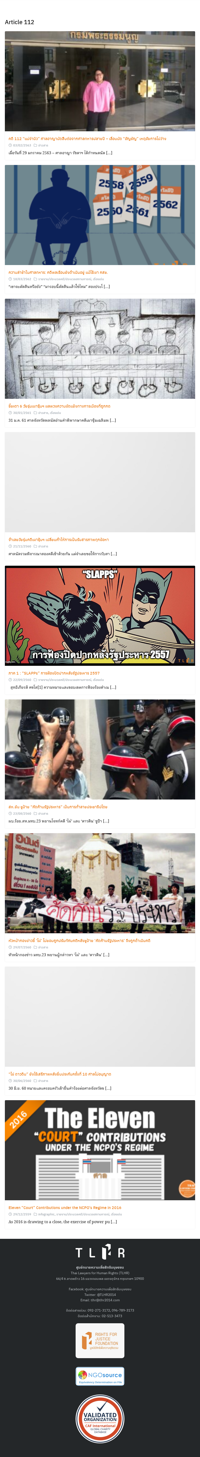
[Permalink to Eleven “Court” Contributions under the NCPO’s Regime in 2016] (100, 1150)
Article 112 (19, 22)
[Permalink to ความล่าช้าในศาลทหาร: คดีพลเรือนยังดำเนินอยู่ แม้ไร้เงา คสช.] (100, 214)
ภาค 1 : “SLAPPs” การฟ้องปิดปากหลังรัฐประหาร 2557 (54, 673)
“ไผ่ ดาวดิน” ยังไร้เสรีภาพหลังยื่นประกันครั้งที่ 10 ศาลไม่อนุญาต (60, 1074)
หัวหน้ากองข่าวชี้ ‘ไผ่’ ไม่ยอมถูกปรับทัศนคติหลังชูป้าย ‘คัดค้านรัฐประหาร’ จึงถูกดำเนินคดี (79, 940)
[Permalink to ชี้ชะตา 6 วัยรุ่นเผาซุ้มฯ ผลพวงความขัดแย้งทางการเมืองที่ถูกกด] (100, 348)
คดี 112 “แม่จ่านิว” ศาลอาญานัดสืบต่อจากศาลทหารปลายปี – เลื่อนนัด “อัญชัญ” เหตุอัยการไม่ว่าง (87, 138)
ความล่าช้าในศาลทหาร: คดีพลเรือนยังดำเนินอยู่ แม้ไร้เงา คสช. (58, 272)
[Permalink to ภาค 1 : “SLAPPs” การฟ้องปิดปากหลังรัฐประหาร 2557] (100, 615)
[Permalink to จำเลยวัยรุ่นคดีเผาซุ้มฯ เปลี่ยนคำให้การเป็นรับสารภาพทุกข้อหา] (100, 482)
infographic (46, 1214)
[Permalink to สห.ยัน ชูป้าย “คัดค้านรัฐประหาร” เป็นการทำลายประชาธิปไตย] (100, 749)
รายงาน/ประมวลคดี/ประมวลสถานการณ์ (64, 279)
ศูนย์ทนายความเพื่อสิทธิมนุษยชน (108, 1288)
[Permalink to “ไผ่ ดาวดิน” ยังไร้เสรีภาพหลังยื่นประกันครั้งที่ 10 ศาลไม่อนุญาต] (100, 1016)
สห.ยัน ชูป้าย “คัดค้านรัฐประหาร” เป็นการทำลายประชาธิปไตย (58, 807)
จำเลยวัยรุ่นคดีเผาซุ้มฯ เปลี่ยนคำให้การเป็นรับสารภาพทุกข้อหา (59, 539)
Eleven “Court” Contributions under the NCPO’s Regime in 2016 (65, 1207)
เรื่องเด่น (98, 279)
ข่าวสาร (43, 145)
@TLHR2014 (106, 1294)
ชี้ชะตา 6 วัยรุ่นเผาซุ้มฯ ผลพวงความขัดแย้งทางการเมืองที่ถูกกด (59, 406)
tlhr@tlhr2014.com (105, 1299)
